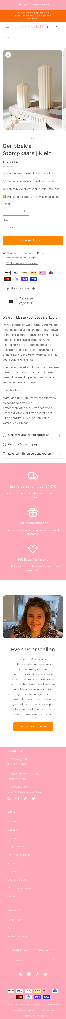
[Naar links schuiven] (25, 138)
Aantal (6, 204)
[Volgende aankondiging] (59, 5)
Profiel (11, 928)
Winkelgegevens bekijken (22, 263)
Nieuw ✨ (13, 863)
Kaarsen (12, 821)
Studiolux (18, 1005)
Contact (12, 896)
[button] (7, 27)
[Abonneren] (53, 960)
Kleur (5, 220)
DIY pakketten (16, 846)
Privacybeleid (53, 1005)
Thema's (12, 838)
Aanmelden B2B (17, 936)
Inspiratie (13, 871)
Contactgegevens (47, 1010)
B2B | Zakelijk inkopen (20, 888)
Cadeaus (13, 830)
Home (7, 37)
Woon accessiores (19, 855)
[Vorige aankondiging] (7, 5)
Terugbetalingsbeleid (24, 1010)
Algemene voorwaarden (35, 1016)
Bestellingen (15, 920)
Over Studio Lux (17, 880)
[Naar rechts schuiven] (41, 138)
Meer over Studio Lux (33, 726)
